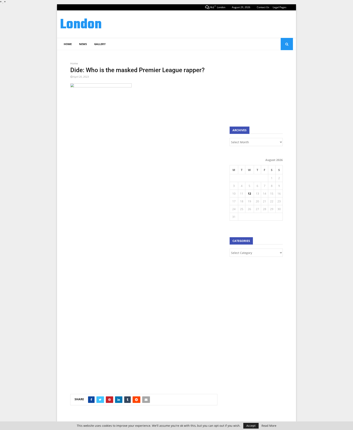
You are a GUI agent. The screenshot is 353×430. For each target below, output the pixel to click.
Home (68, 44)
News (83, 44)
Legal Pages (279, 7)
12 (249, 193)
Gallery (100, 44)
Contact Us (263, 7)
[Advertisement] (218, 23)
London (81, 25)
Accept (251, 426)
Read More (268, 425)
